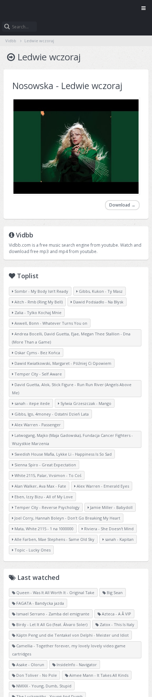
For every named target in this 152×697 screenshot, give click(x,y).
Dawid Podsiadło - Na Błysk (97, 301)
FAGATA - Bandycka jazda (39, 603)
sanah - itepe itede (31, 403)
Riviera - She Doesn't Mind (108, 528)
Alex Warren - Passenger (37, 424)
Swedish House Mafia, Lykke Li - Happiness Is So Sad (62, 454)
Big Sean (114, 592)
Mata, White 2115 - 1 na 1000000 (43, 528)
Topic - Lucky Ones (32, 550)
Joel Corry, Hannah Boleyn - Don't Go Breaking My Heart (66, 518)
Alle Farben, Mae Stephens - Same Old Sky (53, 539)
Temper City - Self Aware (37, 374)
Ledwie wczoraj (39, 40)
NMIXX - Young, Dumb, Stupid (43, 685)
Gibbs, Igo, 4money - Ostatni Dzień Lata (51, 414)
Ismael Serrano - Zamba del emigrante (52, 613)
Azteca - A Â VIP (116, 613)
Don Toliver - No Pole (36, 675)
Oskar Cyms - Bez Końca (36, 352)
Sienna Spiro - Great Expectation (44, 464)
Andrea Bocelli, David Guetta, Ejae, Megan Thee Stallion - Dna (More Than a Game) (71, 338)
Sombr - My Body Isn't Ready (40, 291)
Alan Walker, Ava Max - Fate (39, 486)
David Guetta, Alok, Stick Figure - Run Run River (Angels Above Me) (71, 388)
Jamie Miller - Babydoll (111, 507)
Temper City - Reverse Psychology (46, 507)
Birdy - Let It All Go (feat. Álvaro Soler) (51, 624)
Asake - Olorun (29, 664)
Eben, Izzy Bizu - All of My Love (43, 496)
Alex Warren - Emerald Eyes (102, 486)
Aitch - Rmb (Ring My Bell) (38, 301)
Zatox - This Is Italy (116, 624)
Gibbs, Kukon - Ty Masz (100, 291)
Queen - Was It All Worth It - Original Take (54, 592)
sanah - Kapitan (119, 539)
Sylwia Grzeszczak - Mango (85, 403)
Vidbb (76, 9)
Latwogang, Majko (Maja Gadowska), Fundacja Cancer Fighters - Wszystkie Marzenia (72, 439)
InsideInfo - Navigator (76, 664)
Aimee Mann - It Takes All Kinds (98, 675)
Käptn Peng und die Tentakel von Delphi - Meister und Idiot (72, 635)
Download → (122, 205)
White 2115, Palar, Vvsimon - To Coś (47, 475)
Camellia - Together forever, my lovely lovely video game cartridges (68, 650)
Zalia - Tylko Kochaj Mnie (37, 312)
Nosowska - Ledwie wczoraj (67, 85)
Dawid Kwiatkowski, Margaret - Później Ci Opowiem (62, 363)
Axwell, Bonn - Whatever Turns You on (50, 323)
